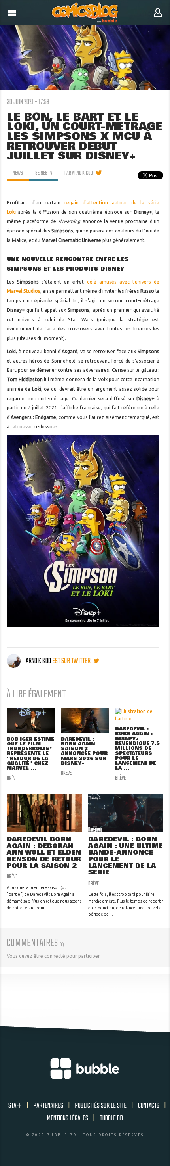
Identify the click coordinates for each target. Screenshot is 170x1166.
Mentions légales (67, 1118)
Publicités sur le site (101, 1106)
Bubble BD (111, 1118)
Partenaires (48, 1106)
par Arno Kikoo (78, 173)
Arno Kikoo (38, 661)
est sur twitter (72, 661)
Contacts (148, 1106)
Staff (15, 1106)
